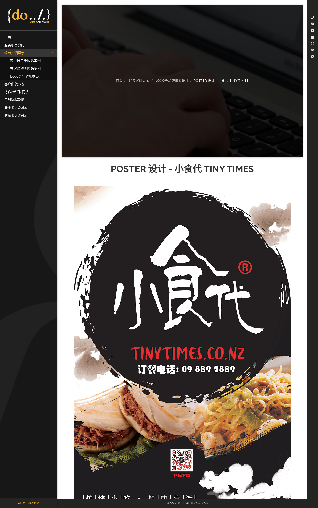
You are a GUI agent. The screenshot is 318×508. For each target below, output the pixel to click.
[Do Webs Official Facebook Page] (312, 37)
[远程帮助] (312, 57)
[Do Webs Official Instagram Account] (312, 44)
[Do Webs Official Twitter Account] (312, 50)
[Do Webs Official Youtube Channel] (313, 31)
